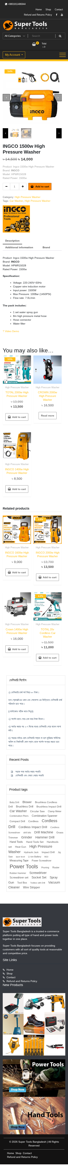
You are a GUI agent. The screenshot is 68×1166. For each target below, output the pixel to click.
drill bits (27, 832)
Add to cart (42, 186)
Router (55, 867)
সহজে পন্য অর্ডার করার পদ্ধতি (28, 771)
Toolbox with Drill (37, 883)
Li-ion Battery (34, 856)
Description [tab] (12, 240)
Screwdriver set (19, 877)
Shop (48, 9)
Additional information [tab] (19, 247)
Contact (59, 9)
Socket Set (39, 877)
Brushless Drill (24, 806)
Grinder (26, 837)
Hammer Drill (44, 837)
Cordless (33, 821)
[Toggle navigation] (62, 55)
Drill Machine (43, 832)
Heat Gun (20, 846)
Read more (47, 415)
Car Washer (16, 200)
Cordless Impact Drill (32, 827)
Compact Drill (17, 821)
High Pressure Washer (27, 197)
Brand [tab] (46, 247)
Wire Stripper (31, 887)
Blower (27, 802)
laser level (20, 857)
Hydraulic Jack (31, 852)
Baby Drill (14, 802)
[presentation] (6, 97)
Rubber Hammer (18, 873)
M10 (46, 857)
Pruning (45, 867)
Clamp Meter (54, 811)
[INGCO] (16, 219)
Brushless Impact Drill (48, 806)
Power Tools (24, 866)
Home (39, 9)
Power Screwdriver (41, 860)
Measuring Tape (19, 860)
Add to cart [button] (19, 417)
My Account (13, 54)
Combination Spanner (44, 815)
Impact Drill (48, 852)
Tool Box (22, 882)
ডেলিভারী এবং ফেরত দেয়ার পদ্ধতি (29, 775)
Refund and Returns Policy (38, 14)
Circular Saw (37, 811)
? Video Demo (11, 331)
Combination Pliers (19, 816)
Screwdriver (38, 873)
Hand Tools (16, 841)
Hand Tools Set (35, 842)
